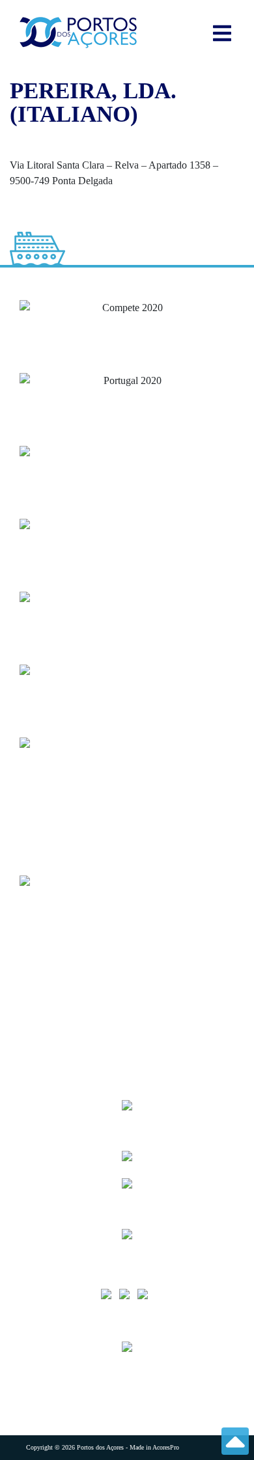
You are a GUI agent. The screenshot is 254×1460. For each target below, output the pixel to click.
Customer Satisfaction (71, 1061)
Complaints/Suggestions (75, 1009)
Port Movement (57, 1035)
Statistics (42, 957)
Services (41, 931)
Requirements (54, 983)
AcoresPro (165, 1447)
